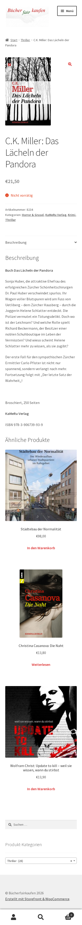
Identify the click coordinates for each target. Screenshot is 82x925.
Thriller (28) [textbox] (39, 861)
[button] (70, 64)
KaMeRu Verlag (55, 215)
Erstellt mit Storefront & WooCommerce (37, 899)
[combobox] (41, 860)
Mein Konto (13, 917)
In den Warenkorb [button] (41, 548)
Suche (41, 917)
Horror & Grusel (33, 215)
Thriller (25, 40)
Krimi (71, 215)
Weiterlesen (41, 664)
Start (13, 40)
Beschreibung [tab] (16, 242)
